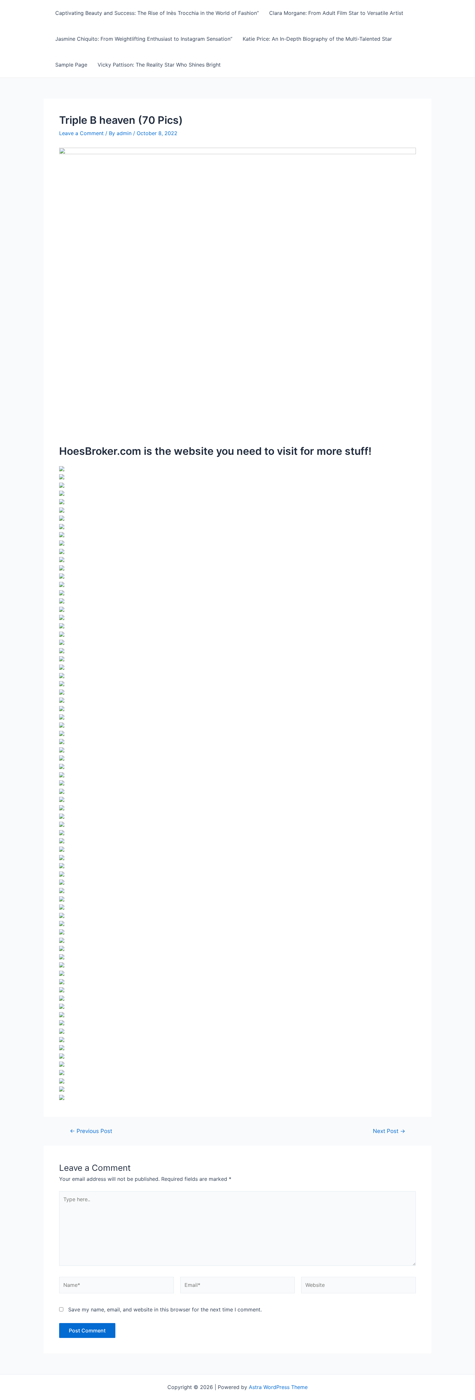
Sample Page (71, 64)
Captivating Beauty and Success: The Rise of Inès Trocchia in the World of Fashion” (157, 13)
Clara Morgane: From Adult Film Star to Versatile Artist (336, 13)
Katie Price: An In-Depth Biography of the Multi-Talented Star (317, 39)
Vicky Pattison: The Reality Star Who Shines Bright (159, 64)
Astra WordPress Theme (278, 1387)
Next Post (389, 1131)
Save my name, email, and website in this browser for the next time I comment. (165, 1309)
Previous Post (91, 1131)
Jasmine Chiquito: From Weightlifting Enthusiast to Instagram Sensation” (143, 39)
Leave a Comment (81, 133)
